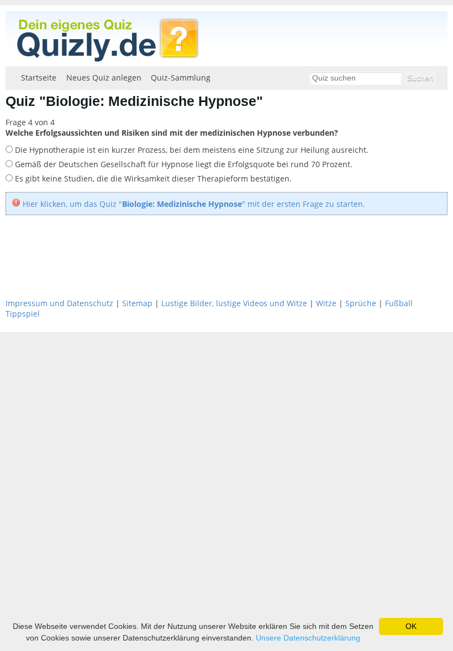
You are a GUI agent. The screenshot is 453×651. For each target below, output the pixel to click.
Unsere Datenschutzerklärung (308, 637)
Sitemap (137, 303)
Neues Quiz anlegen (103, 77)
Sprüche (360, 303)
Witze (326, 303)
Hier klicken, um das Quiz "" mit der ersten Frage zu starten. (194, 204)
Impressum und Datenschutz (59, 303)
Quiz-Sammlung (180, 77)
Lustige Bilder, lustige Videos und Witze (234, 303)
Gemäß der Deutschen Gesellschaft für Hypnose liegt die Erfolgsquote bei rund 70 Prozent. (182, 164)
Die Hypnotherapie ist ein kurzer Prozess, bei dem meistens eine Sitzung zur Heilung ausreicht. (190, 150)
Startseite (38, 77)
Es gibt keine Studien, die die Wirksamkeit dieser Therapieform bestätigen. (152, 178)
